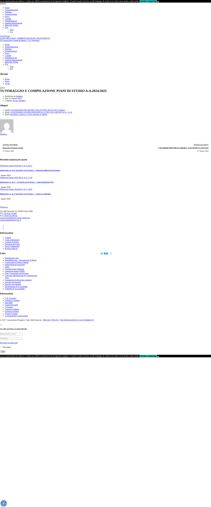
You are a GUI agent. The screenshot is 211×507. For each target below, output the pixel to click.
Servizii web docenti (13, 282)
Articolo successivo (200, 145)
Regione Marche (11, 249)
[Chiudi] (158, 1)
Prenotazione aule (12, 258)
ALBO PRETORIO (8, 38)
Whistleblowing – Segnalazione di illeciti (20, 260)
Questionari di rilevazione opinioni (18, 280)
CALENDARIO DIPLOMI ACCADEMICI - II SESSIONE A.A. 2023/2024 (183, 148)
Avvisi (7, 84)
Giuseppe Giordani (12, 300)
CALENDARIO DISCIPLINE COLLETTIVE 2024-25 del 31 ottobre (37, 110)
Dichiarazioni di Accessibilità (16, 287)
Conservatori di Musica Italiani (17, 262)
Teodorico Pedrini (12, 311)
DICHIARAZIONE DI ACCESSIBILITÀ (77, 320)
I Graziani (9, 307)
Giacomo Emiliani (12, 309)
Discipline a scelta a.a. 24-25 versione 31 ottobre (28, 114)
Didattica (8, 12)
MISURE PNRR (11, 25)
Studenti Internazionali (13, 23)
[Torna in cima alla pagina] (1, 324)
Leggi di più (152, 1)
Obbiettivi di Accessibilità (15, 289)
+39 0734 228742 (10, 216)
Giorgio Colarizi (11, 314)
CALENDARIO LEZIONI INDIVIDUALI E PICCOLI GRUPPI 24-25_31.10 (41, 112)
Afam (7, 267)
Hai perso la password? (9, 343)
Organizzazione (11, 14)
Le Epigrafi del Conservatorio (16, 316)
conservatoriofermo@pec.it (10, 220)
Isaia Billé (9, 303)
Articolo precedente (10, 145)
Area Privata (5, 36)
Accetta (143, 1)
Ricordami (6, 347)
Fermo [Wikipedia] (12, 246)
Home (7, 8)
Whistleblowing (11, 21)
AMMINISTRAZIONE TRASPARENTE (33, 38)
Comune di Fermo (12, 242)
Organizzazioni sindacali (14, 269)
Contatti (8, 19)
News (7, 17)
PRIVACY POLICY (51, 320)
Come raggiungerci (12, 240)
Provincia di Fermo (12, 244)
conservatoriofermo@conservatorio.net (15, 218)
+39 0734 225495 (10, 213)
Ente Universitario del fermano (17, 273)
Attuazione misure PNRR (15, 271)
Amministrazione (11, 10)
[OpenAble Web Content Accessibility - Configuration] (3, 503)
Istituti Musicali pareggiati (15, 265)
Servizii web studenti (13, 284)
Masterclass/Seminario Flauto (13, 148)
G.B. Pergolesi (10, 298)
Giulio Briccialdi (11, 305)
